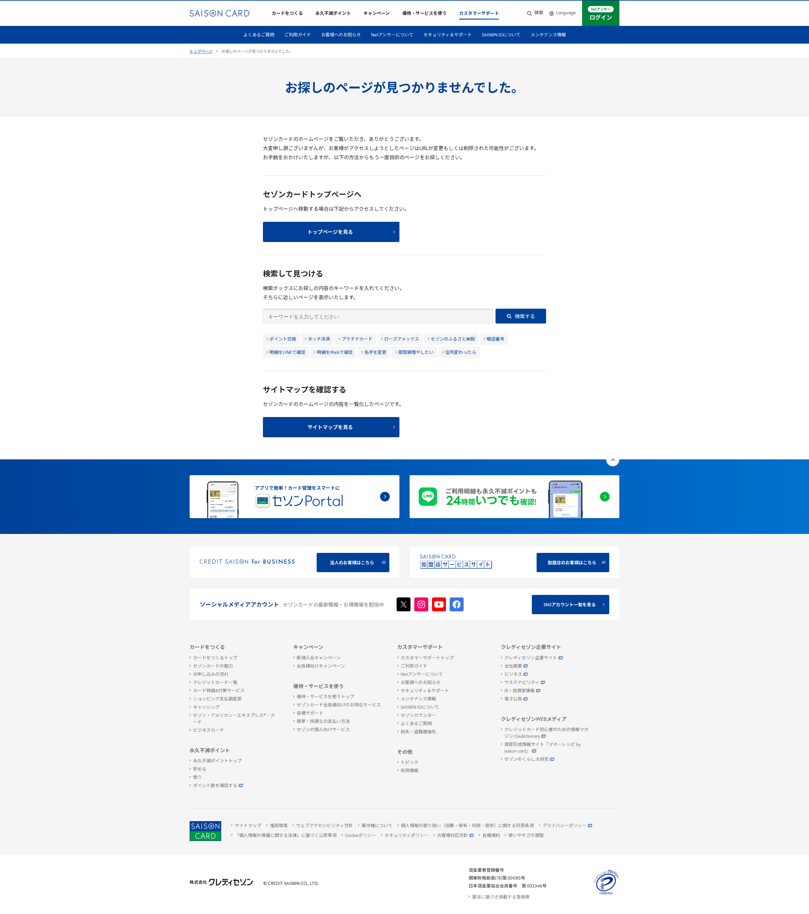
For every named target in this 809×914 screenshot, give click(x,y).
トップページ (201, 52)
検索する (524, 316)
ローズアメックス (401, 339)
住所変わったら (460, 353)
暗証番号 (495, 339)
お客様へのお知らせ (341, 35)
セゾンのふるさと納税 (453, 339)
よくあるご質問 (258, 35)
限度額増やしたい (416, 353)
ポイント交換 (283, 339)
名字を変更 (375, 353)
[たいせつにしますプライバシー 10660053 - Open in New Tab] (606, 895)
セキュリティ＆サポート (447, 35)
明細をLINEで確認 (287, 353)
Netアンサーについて (392, 35)
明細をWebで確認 (335, 353)
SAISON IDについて (501, 35)
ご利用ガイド (297, 35)
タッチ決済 (319, 339)
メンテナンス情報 (548, 35)
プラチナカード (357, 339)
